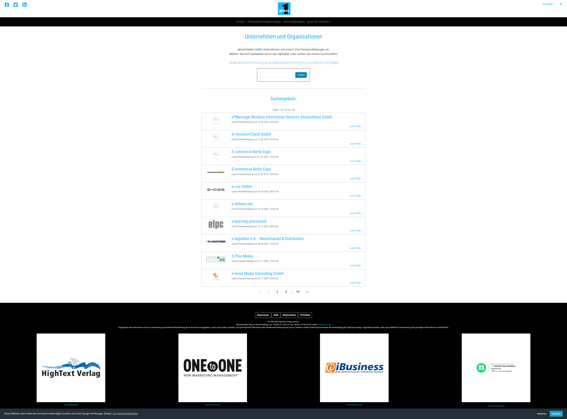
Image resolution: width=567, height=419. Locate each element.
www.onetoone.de (212, 405)
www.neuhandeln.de (496, 406)
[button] (25, 5)
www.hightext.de (71, 405)
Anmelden (547, 4)
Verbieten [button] (542, 414)
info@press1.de (324, 324)
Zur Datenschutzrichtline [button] (125, 413)
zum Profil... (356, 126)
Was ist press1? (319, 22)
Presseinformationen (264, 22)
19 (297, 292)
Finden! (301, 75)
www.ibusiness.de (354, 405)
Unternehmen (293, 22)
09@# (334, 63)
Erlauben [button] (556, 414)
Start (240, 22)
